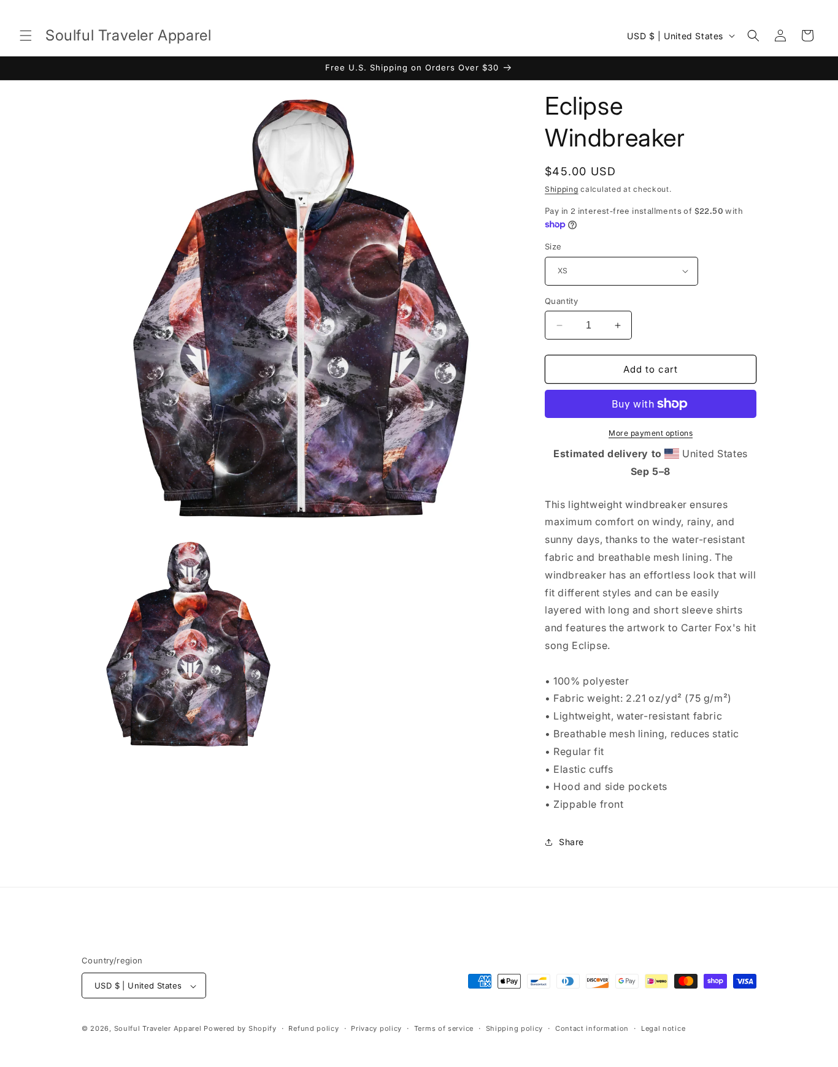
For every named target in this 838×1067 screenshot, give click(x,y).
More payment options (651, 433)
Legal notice (663, 1028)
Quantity (561, 301)
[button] (25, 35)
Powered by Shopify (240, 1029)
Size (553, 246)
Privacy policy (376, 1028)
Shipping (562, 189)
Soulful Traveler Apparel (158, 1029)
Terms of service (444, 1028)
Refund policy (313, 1028)
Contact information (592, 1028)
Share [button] (571, 842)
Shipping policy (515, 1028)
